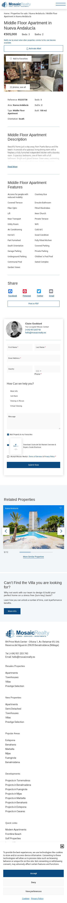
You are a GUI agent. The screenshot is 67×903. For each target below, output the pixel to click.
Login (24, 115)
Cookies (25, 898)
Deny (33, 882)
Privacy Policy (37, 898)
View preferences (34, 891)
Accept (33, 873)
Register (41, 115)
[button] (62, 846)
